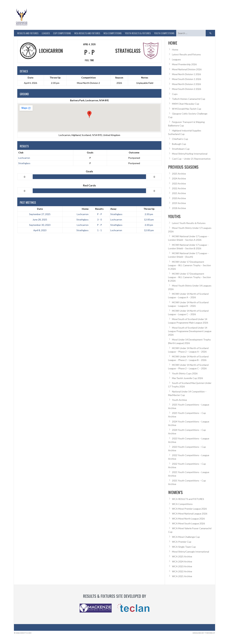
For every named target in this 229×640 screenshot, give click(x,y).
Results (99, 208)
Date (40, 208)
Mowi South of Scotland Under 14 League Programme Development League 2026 (189, 331)
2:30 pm (149, 214)
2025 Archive (179, 173)
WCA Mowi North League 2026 (188, 518)
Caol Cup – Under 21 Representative (191, 158)
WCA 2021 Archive (182, 576)
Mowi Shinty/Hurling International (189, 153)
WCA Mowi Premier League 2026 (189, 508)
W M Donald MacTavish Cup (186, 108)
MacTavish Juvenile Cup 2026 (187, 378)
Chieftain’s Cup (180, 138)
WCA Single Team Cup (184, 546)
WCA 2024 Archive (182, 561)
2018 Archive (179, 208)
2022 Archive (179, 188)
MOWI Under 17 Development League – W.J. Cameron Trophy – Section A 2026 (189, 265)
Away (113, 208)
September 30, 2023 (39, 224)
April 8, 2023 (39, 230)
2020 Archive (179, 198)
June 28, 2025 (40, 219)
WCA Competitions (182, 504)
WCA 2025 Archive (182, 556)
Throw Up (149, 208)
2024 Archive (179, 178)
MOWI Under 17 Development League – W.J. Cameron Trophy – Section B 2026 (189, 277)
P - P (99, 214)
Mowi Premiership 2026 (184, 64)
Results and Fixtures (27, 33)
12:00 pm (149, 219)
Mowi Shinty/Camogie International (190, 551)
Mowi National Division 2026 (187, 69)
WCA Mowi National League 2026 (189, 513)
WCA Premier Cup (181, 541)
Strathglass (24, 163)
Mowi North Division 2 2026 (186, 84)
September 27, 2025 (39, 214)
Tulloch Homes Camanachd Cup (188, 98)
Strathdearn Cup (181, 148)
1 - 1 (99, 230)
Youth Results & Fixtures (138, 33)
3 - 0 (99, 219)
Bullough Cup (179, 143)
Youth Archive (179, 399)
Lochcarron (24, 157)
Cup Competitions (62, 33)
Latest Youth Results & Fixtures (189, 223)
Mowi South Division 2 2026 (186, 89)
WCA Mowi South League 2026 (188, 523)
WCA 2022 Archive (182, 571)
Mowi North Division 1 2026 (186, 74)
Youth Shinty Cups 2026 (184, 373)
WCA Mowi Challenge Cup (186, 536)
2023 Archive (179, 183)
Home (85, 208)
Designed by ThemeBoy (204, 633)
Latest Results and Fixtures (186, 54)
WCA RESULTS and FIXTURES (87, 33)
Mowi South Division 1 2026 (186, 79)
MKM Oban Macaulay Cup (185, 103)
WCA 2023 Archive (182, 566)
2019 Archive (179, 203)
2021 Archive (179, 193)
